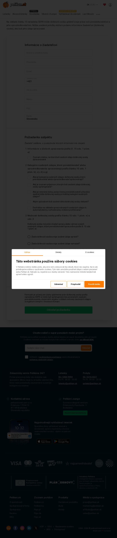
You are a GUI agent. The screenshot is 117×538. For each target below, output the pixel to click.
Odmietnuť (58, 284)
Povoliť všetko (94, 284)
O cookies (89, 252)
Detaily (58, 252)
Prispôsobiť (75, 284)
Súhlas (27, 252)
